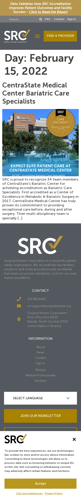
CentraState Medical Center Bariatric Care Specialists (35, 93)
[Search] (40, 19)
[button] (74, 439)
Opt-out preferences (29, 493)
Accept (40, 484)
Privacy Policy (54, 493)
